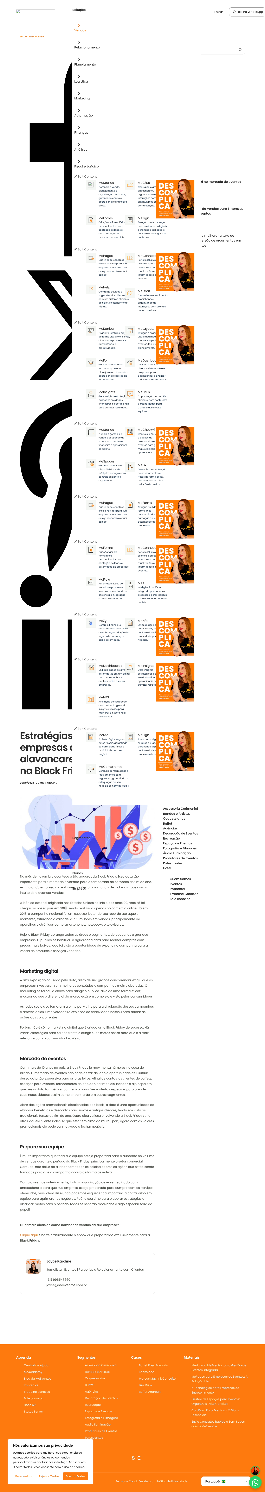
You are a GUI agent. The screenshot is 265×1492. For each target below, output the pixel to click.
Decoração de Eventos (180, 833)
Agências (170, 828)
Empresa (79, 888)
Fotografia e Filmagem (180, 848)
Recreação (171, 838)
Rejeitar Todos (49, 1476)
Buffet (167, 823)
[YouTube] (139, 1458)
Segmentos (81, 838)
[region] (50, 1461)
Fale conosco (180, 899)
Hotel (167, 868)
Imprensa (177, 889)
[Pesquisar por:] (205, 50)
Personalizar (24, 1476)
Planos (77, 873)
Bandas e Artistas (176, 813)
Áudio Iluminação (177, 853)
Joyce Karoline (46, 783)
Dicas (24, 36)
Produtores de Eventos (180, 858)
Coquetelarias (174, 818)
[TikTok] (133, 1458)
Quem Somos (180, 879)
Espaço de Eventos (177, 843)
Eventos (176, 884)
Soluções (79, 9)
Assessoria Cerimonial (180, 808)
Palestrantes (173, 863)
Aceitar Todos (75, 1476)
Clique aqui (29, 1235)
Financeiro (36, 36)
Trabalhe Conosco (184, 894)
